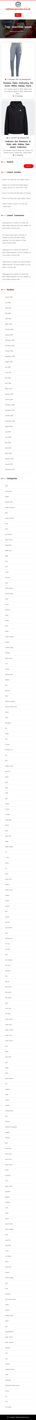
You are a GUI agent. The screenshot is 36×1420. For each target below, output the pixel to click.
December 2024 (9, 405)
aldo (6, 513)
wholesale (8, 1380)
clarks (6, 631)
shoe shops (8, 1154)
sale (6, 1116)
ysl (6, 1396)
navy (6, 955)
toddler (7, 1272)
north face (8, 1008)
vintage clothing (9, 1369)
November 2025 (9, 346)
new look (7, 965)
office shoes (8, 1019)
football (7, 744)
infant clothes (9, 847)
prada (6, 1068)
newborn (7, 971)
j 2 (6, 852)
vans (6, 1353)
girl (6, 755)
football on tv (9, 750)
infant (6, 841)
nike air (7, 982)
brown (7, 604)
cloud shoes (8, 658)
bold (6, 567)
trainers (7, 1310)
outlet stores (9, 1041)
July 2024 (8, 432)
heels (6, 793)
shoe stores (8, 1165)
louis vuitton (8, 928)
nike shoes (8, 998)
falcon (7, 712)
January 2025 (9, 400)
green (6, 777)
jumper (7, 901)
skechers (7, 1192)
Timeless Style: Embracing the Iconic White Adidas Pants (18, 84)
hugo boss (8, 836)
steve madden (9, 1229)
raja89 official (6, 262)
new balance (8, 960)
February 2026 (9, 329)
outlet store (8, 1035)
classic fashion (9, 637)
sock (6, 1208)
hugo (6, 831)
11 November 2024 (13, 79)
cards (6, 615)
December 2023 (9, 470)
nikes (6, 1003)
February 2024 (9, 459)
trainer (7, 1305)
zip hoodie (8, 1407)
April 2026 (8, 319)
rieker (6, 1095)
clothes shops (9, 648)
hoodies (7, 814)
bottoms (7, 577)
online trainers (9, 1030)
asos (6, 529)
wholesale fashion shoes (12, 1385)
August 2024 (8, 426)
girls (6, 761)
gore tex (7, 771)
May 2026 (8, 313)
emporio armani (9, 701)
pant (6, 1046)
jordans (7, 895)
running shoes (9, 1111)
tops (6, 1283)
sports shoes (9, 1224)
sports (7, 1219)
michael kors (8, 938)
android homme (9, 518)
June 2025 (8, 373)
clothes (7, 642)
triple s (7, 1321)
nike (6, 976)
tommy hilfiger (9, 1278)
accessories (8, 491)
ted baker (8, 1256)
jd (5, 868)
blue (6, 561)
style (6, 1235)
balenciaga (8, 545)
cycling (7, 669)
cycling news (9, 674)
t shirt (7, 1251)
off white (8, 1014)
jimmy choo (8, 879)
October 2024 (9, 416)
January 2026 (9, 335)
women (7, 1391)
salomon (7, 1122)
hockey (7, 804)
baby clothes (9, 540)
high (6, 798)
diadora (7, 680)
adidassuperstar (26, 79)
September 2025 (10, 356)
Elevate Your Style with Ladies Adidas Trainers (16, 198)
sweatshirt (8, 1245)
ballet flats (8, 551)
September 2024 (10, 421)
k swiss (7, 906)
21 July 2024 (13, 138)
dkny (6, 696)
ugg (6, 1326)
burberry (7, 610)
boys (6, 583)
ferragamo (8, 723)
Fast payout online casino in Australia (13, 235)
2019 (6, 486)
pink (6, 1062)
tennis (7, 1262)
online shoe (8, 1025)
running (7, 1105)
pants (6, 1052)
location (7, 922)
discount (7, 691)
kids (6, 911)
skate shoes (8, 1186)
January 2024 (9, 464)
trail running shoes (10, 1299)
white (6, 1375)
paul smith (8, 1057)
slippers (7, 1197)
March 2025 (8, 389)
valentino (7, 1348)
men (6, 933)
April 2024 (8, 448)
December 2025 (9, 340)
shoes (7, 1170)
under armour (9, 1337)
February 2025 (9, 394)
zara (6, 1402)
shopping (7, 1175)
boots (6, 572)
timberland (8, 1267)
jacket (7, 863)
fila (6, 728)
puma (6, 1073)
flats (6, 739)
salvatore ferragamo (11, 1127)
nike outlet (8, 992)
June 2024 (8, 437)
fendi (6, 718)
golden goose (9, 766)
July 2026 (8, 303)
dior (6, 685)
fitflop (7, 734)
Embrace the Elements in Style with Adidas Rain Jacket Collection (18, 144)
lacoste (7, 917)
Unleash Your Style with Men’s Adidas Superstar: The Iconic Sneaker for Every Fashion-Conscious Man (16, 225)
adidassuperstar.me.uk (18, 9)
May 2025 (8, 378)
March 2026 (8, 324)
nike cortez (8, 987)
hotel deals (8, 820)
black (6, 556)
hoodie (7, 809)
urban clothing (9, 1342)
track (6, 1289)
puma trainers (9, 1078)
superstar (8, 1240)
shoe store (8, 1159)
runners (7, 1100)
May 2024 (8, 443)
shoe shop (8, 1148)
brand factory (9, 588)
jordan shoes (9, 890)
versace (7, 1364)
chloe (6, 626)
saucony (7, 1138)
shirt (6, 1143)
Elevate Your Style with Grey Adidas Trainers (15, 180)
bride (6, 599)
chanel (7, 621)
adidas (7, 497)
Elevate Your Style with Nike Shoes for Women (16, 193)
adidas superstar (10, 507)
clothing (7, 653)
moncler (7, 949)
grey (6, 782)
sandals (7, 1132)
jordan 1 (7, 885)
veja (6, 1359)
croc (6, 664)
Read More (17, 60)
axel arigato (8, 534)
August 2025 (8, 362)
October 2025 (9, 351)
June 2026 (8, 308)
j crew (7, 858)
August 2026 (8, 297)
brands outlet (9, 594)
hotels (7, 825)
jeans (6, 874)
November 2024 (9, 410)
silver (6, 1181)
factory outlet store (11, 707)
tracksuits (8, 1294)
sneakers (7, 1202)
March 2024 (8, 453)
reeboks (7, 1089)
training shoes (9, 1316)
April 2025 (8, 383)
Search (10, 162)
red (6, 1084)
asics (6, 524)
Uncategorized (9, 1332)
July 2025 (8, 367)
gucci (6, 788)
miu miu (7, 944)
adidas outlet (9, 502)
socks (6, 1213)
